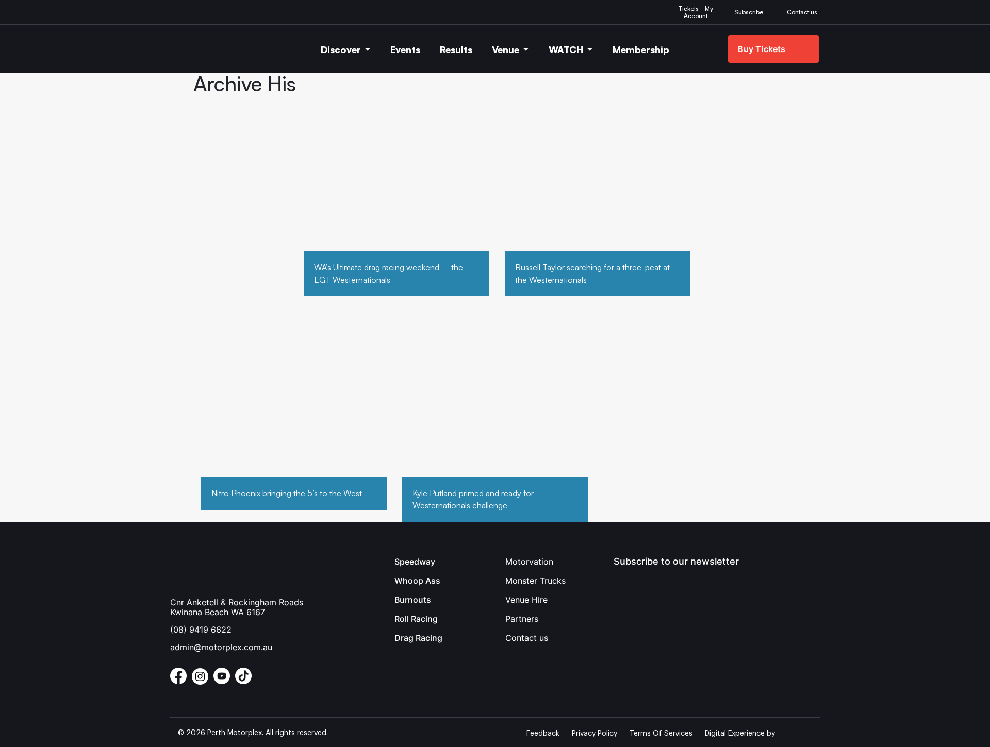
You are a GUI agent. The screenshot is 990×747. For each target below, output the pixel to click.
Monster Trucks (535, 580)
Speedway (414, 561)
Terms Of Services (661, 733)
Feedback (542, 733)
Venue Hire (526, 600)
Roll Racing (416, 619)
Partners (521, 619)
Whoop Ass (417, 580)
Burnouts (412, 600)
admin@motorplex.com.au (221, 647)
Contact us (526, 638)
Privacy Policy (594, 733)
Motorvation (529, 561)
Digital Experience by (740, 733)
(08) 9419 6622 (201, 629)
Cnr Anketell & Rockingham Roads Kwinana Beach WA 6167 (236, 607)
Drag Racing (418, 638)
